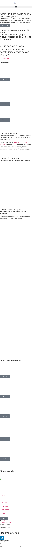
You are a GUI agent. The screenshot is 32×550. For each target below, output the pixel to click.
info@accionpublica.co (8, 521)
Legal (3, 513)
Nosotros (4, 499)
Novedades (5, 506)
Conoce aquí (5, 58)
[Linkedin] (2, 538)
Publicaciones (5, 509)
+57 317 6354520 (6, 522)
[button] (16, 7)
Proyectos (4, 502)
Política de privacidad (6, 544)
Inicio (3, 495)
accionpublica (4, 541)
